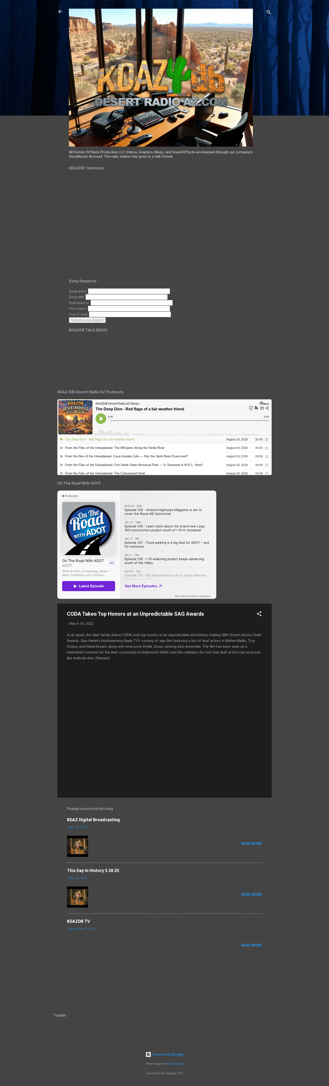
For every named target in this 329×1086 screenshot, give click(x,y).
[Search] (269, 13)
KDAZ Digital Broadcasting (93, 819)
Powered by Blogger (167, 1054)
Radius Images (175, 1063)
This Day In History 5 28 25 (93, 870)
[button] (259, 614)
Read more (251, 843)
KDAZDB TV (78, 921)
